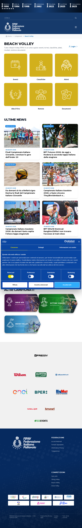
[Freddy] (41, 355)
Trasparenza (55, 451)
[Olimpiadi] (13, 497)
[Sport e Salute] (35, 497)
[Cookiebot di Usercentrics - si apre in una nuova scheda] (66, 241)
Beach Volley (55, 483)
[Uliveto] (41, 374)
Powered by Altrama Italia (46, 516)
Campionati (18, 36)
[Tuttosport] (49, 409)
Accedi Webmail (56, 441)
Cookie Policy (56, 516)
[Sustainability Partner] (41, 421)
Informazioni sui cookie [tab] (68, 247)
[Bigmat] (62, 392)
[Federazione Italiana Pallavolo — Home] (14, 27)
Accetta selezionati (41, 285)
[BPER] (41, 392)
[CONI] (47, 497)
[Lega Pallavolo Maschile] (63, 503)
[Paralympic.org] (24, 497)
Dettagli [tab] (41, 247)
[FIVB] (69, 497)
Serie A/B (54, 476)
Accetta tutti (67, 285)
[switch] (31, 276)
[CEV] (18, 503)
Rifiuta (15, 285)
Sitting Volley (55, 479)
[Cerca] (76, 18)
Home (10, 36)
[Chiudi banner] (79, 241)
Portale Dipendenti (57, 445)
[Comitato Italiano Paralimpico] (58, 497)
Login (73, 46)
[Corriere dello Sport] (32, 409)
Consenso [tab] (14, 247)
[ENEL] (20, 392)
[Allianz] (62, 374)
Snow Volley (55, 486)
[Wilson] (20, 374)
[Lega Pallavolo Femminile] (41, 503)
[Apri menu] (76, 27)
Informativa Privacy (57, 448)
